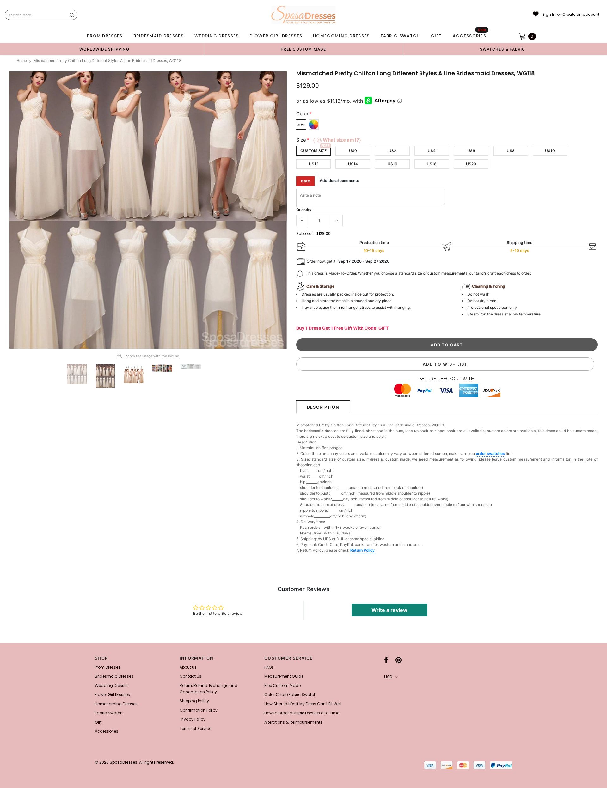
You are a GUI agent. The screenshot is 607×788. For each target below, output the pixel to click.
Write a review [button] (389, 610)
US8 (511, 150)
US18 (432, 164)
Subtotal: (305, 233)
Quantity (303, 209)
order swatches (490, 453)
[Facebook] (386, 660)
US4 (432, 150)
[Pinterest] (398, 660)
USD (388, 677)
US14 (353, 164)
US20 (471, 164)
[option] (104, 49)
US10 (550, 150)
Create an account (580, 14)
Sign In (548, 14)
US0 (353, 150)
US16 (392, 164)
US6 (471, 150)
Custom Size (313, 150)
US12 (313, 164)
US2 (392, 150)
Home (21, 60)
